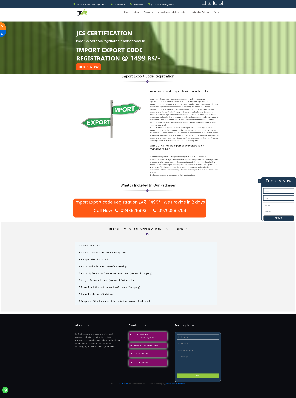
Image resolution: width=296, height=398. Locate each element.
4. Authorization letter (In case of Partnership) (103, 266)
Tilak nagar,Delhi (148, 337)
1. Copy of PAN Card (89, 245)
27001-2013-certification (239, 313)
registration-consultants (28, 313)
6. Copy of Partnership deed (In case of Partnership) (106, 280)
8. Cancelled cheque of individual (96, 294)
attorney (85, 313)
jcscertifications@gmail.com (163, 4)
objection (65, 313)
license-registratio (140, 313)
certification (153, 313)
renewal (110, 313)
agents (93, 313)
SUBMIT (278, 218)
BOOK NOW (89, 67)
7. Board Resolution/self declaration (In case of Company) (109, 287)
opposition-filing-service (49, 313)
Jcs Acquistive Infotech (175, 383)
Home (127, 12)
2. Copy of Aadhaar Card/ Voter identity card (102, 252)
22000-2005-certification (217, 313)
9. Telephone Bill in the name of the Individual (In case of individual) (114, 301)
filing (79, 313)
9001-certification (177, 313)
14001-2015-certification (196, 313)
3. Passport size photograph (93, 259)
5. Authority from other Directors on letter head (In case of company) (115, 273)
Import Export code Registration (172, 12)
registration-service (8, 313)
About (136, 12)
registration (101, 313)
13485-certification (258, 313)
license (128, 313)
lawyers (73, 313)
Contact (216, 12)
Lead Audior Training (200, 12)
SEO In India (123, 383)
